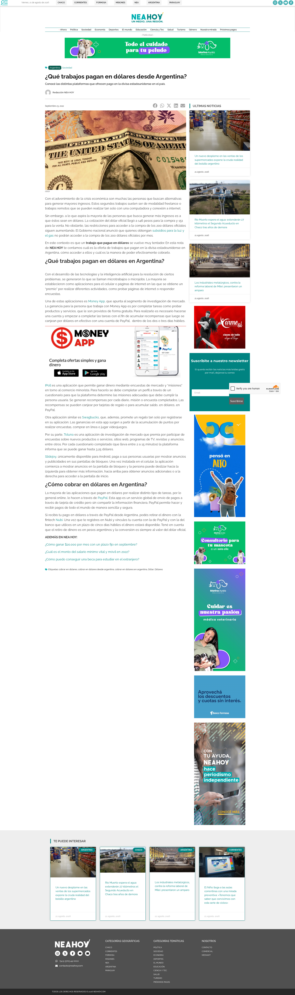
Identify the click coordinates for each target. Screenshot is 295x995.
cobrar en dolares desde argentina (96, 569)
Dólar (151, 569)
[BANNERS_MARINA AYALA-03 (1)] (219, 563)
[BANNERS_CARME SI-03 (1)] (219, 347)
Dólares (159, 569)
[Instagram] (275, 2)
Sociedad (67, 67)
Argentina (55, 67)
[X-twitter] (280, 2)
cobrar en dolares (68, 569)
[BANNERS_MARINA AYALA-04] (219, 670)
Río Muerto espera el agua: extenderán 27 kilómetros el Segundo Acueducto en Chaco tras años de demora (219, 223)
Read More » (62, 903)
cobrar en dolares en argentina (131, 569)
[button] (155, 105)
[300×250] (219, 717)
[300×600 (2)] (219, 824)
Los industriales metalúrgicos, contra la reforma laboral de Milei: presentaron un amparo (218, 286)
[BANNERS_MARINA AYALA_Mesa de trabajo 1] (147, 57)
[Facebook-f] (291, 2)
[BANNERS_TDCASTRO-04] (219, 516)
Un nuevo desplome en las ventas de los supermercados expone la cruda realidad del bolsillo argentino (219, 159)
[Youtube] (285, 2)
